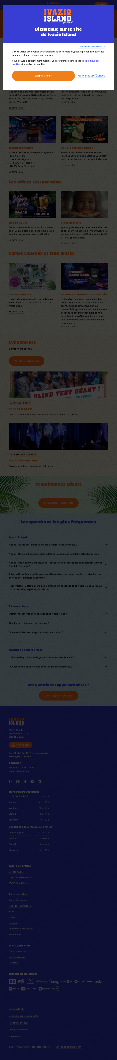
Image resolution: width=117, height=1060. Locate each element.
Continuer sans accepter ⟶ (91, 46)
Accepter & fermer (43, 75)
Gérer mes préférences (91, 75)
